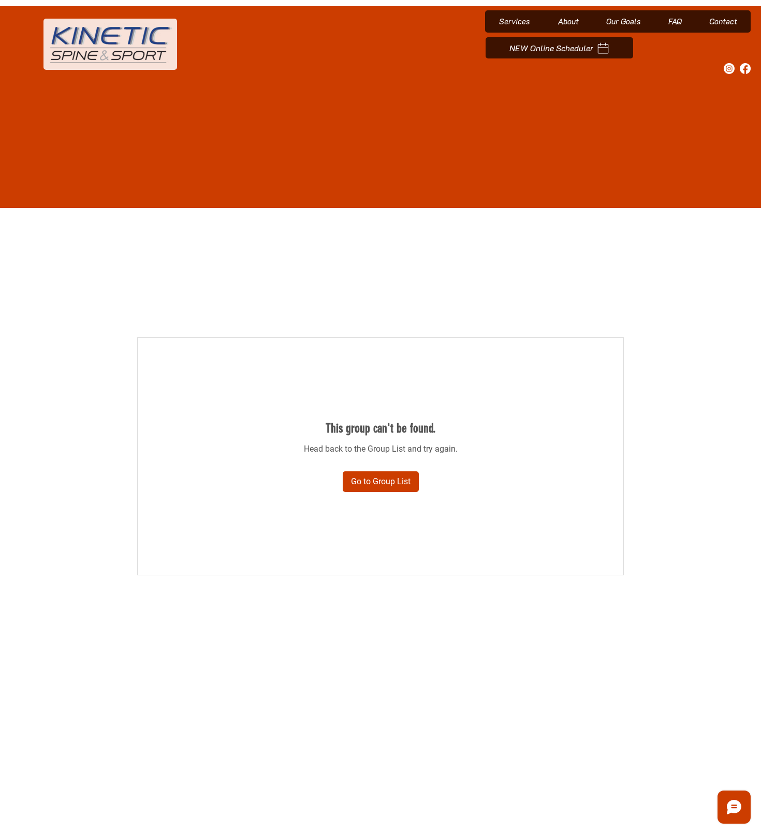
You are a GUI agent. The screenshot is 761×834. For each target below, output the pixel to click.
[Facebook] (745, 68)
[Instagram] (729, 68)
